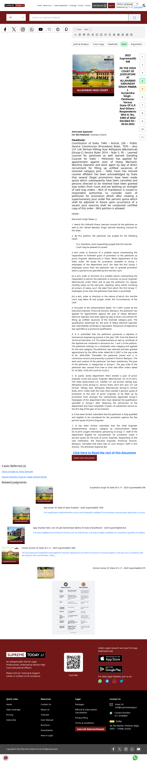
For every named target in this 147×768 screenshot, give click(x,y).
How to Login (47, 735)
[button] (73, 608)
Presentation (47, 730)
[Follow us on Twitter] (121, 681)
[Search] (134, 17)
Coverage (73, 5)
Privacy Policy (81, 717)
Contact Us (46, 704)
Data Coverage (13, 709)
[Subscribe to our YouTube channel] (138, 749)
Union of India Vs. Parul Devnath (17, 471)
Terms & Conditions (84, 723)
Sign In (111, 5)
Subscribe (11, 720)
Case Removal (98, 5)
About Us (45, 709)
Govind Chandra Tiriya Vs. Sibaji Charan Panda (24, 476)
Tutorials (45, 714)
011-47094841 (121, 715)
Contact (87, 5)
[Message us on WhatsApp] (132, 749)
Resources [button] (47, 5)
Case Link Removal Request (90, 729)
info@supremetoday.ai (126, 707)
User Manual (47, 720)
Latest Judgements (61, 5)
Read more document (84, 457)
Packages (79, 704)
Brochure (45, 725)
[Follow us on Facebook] (113, 749)
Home (39, 5)
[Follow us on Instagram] (114, 681)
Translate (138, 7)
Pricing (80, 5)
